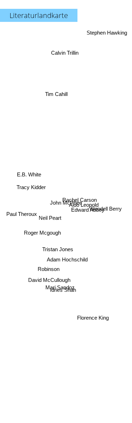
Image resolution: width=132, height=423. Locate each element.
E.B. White (29, 173)
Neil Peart (50, 221)
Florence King (93, 318)
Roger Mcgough (42, 234)
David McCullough (48, 281)
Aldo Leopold (84, 206)
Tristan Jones (57, 250)
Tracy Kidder (31, 185)
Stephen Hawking (106, 33)
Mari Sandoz (60, 288)
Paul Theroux (21, 210)
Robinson (48, 271)
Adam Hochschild (68, 261)
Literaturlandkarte (39, 15)
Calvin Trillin (65, 51)
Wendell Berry (106, 207)
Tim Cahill (55, 93)
